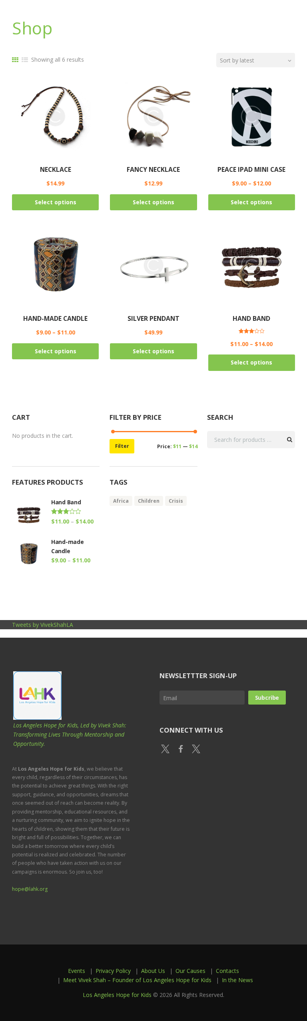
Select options (55, 202)
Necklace (55, 169)
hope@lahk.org (30, 889)
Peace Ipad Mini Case (251, 169)
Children (148, 500)
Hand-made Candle (55, 318)
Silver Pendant (153, 318)
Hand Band (251, 318)
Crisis (176, 500)
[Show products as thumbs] (15, 59)
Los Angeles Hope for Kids (117, 995)
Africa (121, 500)
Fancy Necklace (153, 169)
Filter (122, 446)
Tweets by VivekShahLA (42, 624)
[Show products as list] (25, 59)
